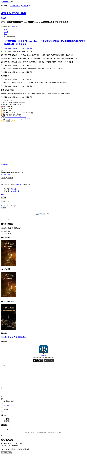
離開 (10, 452)
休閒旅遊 (14, 26)
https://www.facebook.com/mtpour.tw (15, 117)
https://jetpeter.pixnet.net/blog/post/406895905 (18, 119)
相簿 (5, 30)
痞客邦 (17, 184)
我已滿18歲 (4, 452)
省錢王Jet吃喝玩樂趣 (13, 13)
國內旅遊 (14, 189)
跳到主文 (3, 18)
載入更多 (3, 197)
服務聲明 (59, 432)
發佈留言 (3, 208)
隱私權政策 (53, 432)
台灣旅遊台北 (15, 191)
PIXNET (31, 432)
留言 (20, 184)
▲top (2, 194)
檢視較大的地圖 (4, 164)
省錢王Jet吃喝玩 (5, 174)
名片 (5, 34)
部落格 (6, 32)
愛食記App (45, 355)
